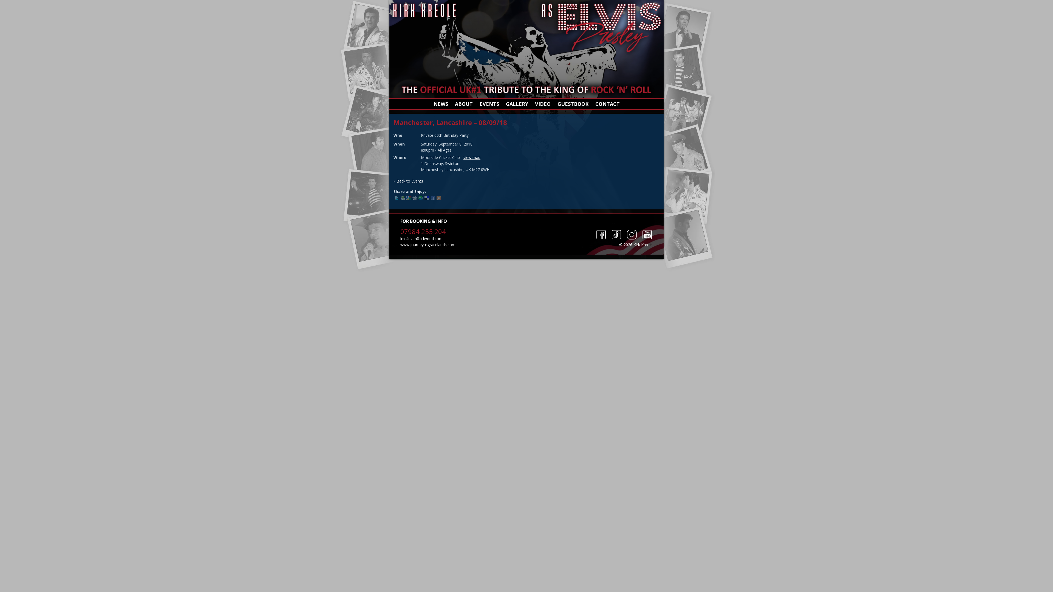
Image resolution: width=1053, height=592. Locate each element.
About (464, 104)
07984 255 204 (423, 231)
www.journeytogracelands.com (427, 244)
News (441, 104)
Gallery (517, 104)
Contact (607, 104)
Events (489, 104)
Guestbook (572, 104)
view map (471, 157)
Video (543, 104)
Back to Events (410, 181)
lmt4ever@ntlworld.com (421, 238)
